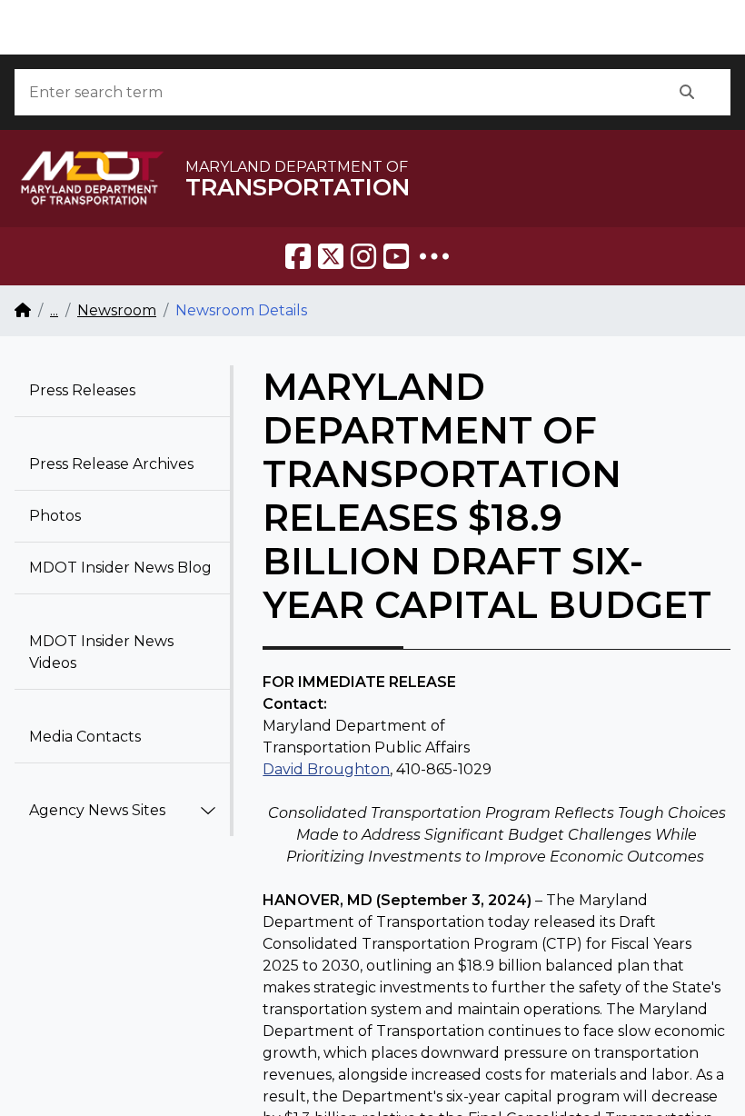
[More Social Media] (434, 256)
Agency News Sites (97, 810)
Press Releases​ (82, 390)
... (54, 310)
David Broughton (326, 769)
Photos (55, 515)
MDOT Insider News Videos (101, 652)
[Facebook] (298, 256)
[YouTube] (396, 256)
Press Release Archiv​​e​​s (111, 464)
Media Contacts (85, 736)
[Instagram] (363, 256)
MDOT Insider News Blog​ (120, 567)
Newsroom (116, 310)
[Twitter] (330, 256)
